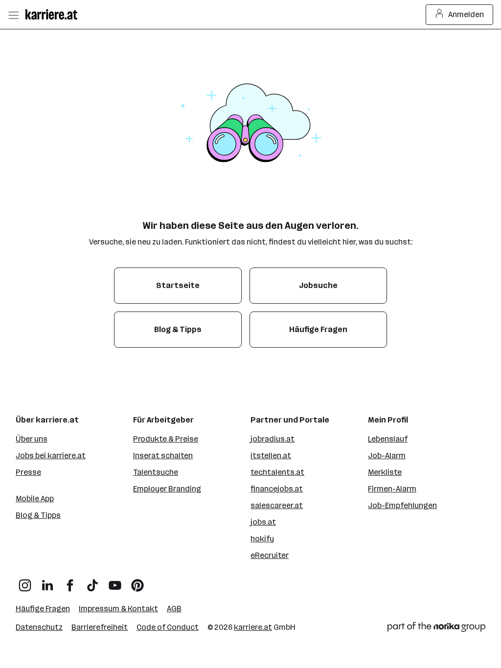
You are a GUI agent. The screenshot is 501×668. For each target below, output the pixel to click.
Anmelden (466, 14)
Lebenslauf (388, 439)
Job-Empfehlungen (402, 505)
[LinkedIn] (47, 581)
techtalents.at (277, 472)
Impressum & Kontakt (118, 608)
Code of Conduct (168, 627)
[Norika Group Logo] (436, 628)
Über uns (31, 439)
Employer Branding (167, 488)
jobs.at (263, 522)
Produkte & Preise (165, 439)
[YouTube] (115, 581)
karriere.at (253, 627)
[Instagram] (25, 581)
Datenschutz (39, 627)
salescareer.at (276, 505)
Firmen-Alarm (392, 488)
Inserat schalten (163, 455)
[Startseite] (54, 14)
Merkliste (385, 472)
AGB (174, 608)
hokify (262, 538)
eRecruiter (269, 555)
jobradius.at (272, 439)
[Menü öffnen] (13, 14)
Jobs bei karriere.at (51, 455)
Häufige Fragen (43, 608)
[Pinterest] (137, 581)
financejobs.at (276, 488)
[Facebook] (70, 581)
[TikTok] (92, 581)
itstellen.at (270, 455)
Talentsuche (155, 472)
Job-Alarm (387, 455)
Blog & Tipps (38, 515)
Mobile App (35, 498)
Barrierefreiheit (99, 627)
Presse (28, 472)
